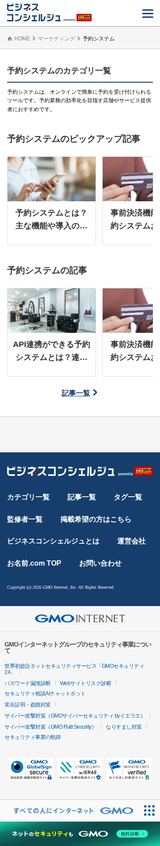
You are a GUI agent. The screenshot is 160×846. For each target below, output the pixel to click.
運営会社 (131, 541)
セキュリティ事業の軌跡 (32, 737)
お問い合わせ (100, 563)
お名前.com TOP (34, 563)
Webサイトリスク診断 (86, 683)
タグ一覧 (128, 497)
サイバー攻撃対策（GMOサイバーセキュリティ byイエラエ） (74, 716)
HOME (22, 39)
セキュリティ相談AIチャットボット (45, 693)
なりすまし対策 (124, 727)
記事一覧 (76, 393)
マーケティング (56, 39)
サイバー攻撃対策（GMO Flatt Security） (50, 727)
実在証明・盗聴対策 (27, 705)
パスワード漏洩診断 (27, 683)
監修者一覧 (25, 519)
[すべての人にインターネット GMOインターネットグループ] (69, 811)
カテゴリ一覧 (28, 497)
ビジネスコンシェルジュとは (53, 541)
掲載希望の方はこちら (96, 519)
